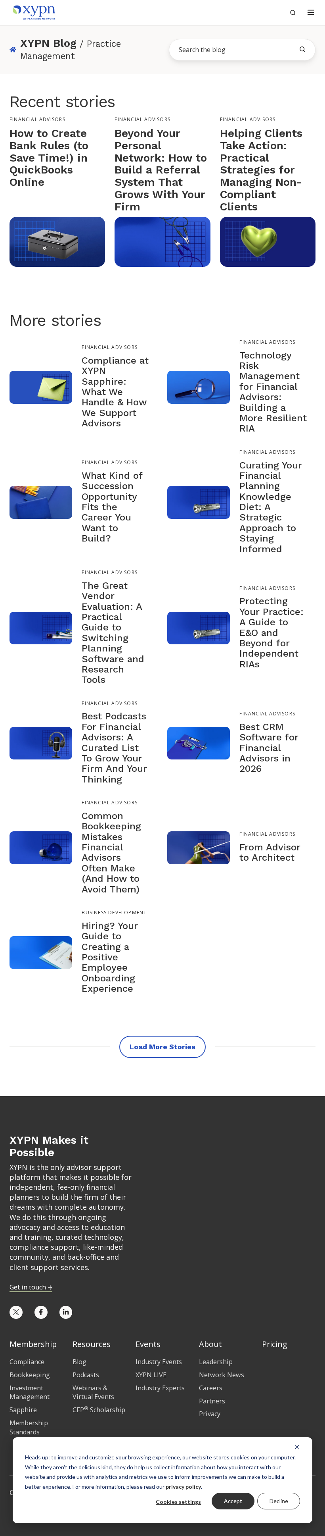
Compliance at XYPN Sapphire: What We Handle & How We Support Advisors (115, 392)
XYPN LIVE (151, 1374)
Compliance (27, 1361)
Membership (33, 1344)
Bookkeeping (30, 1374)
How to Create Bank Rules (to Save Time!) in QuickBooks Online (49, 158)
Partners (212, 1401)
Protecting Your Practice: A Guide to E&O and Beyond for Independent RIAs (271, 632)
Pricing (274, 1344)
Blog (79, 1361)
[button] (311, 12)
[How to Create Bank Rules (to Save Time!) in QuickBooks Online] (57, 241)
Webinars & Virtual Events (93, 1392)
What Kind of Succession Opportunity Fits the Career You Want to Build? (112, 507)
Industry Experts (160, 1388)
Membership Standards (29, 1427)
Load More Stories (162, 1047)
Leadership (216, 1361)
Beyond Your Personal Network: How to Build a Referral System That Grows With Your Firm (161, 170)
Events (148, 1344)
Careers (210, 1388)
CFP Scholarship (99, 1409)
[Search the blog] (302, 49)
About (210, 1344)
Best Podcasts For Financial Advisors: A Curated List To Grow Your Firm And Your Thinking (114, 747)
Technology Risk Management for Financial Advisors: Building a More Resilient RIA (273, 392)
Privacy (209, 1413)
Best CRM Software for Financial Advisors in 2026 (268, 748)
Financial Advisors (37, 119)
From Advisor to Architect (269, 852)
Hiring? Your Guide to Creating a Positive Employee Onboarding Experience (110, 957)
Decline (279, 1500)
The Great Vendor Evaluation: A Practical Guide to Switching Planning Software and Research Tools (113, 633)
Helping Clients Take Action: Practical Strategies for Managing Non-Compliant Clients (261, 170)
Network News (221, 1374)
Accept (233, 1500)
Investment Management (30, 1392)
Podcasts (86, 1374)
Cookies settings (178, 1501)
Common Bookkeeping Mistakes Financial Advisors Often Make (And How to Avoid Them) (111, 852)
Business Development (114, 912)
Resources (92, 1344)
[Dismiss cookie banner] (296, 1446)
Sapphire (23, 1409)
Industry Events (159, 1361)
